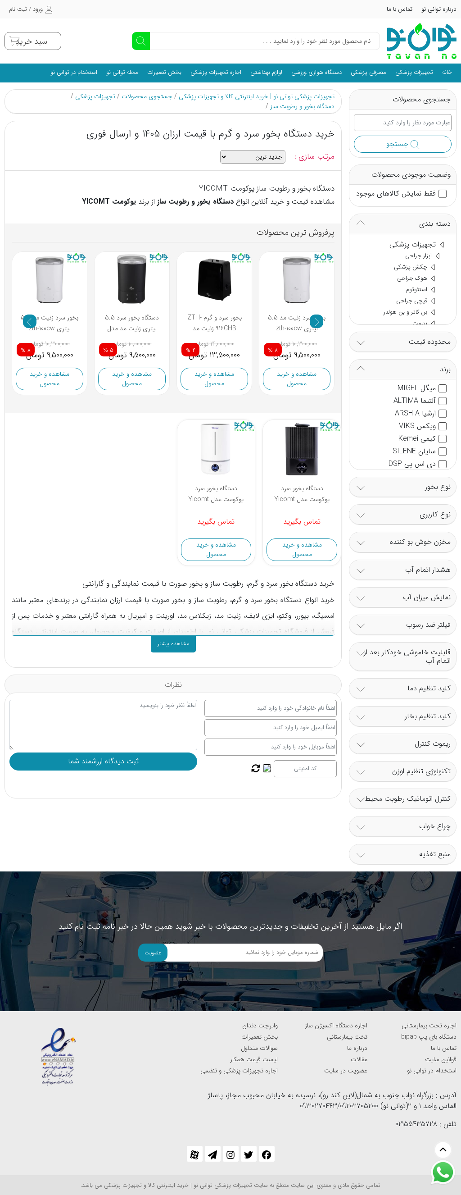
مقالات (359, 1059)
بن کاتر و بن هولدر (406, 312)
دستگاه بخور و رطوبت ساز (302, 106)
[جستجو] (141, 41)
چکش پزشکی (411, 267)
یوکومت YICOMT (109, 201)
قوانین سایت (440, 1059)
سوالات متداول (259, 1048)
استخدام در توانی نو (73, 72)
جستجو (398, 144)
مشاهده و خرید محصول (49, 378)
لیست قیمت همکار (254, 1059)
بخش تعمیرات (164, 72)
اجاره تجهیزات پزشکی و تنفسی (239, 1071)
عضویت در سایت (345, 1071)
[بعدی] (316, 321)
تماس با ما (399, 9)
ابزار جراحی (419, 255)
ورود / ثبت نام (26, 9)
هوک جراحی (413, 278)
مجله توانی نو (122, 72)
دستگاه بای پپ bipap (428, 1037)
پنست (420, 323)
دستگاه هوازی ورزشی (316, 72)
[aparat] (195, 1154)
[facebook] (267, 1154)
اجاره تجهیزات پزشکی (215, 72)
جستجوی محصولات (147, 96)
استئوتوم (417, 289)
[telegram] (213, 1154)
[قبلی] (29, 321)
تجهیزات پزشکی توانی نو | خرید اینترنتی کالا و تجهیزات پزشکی (256, 96)
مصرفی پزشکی (368, 72)
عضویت (153, 953)
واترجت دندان (260, 1026)
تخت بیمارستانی (347, 1037)
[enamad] (59, 1052)
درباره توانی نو (438, 9)
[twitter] (249, 1154)
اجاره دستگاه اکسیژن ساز (336, 1026)
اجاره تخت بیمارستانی (429, 1026)
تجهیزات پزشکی (414, 72)
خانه (447, 72)
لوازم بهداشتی (266, 72)
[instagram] (231, 1154)
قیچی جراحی (412, 301)
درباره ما (357, 1048)
